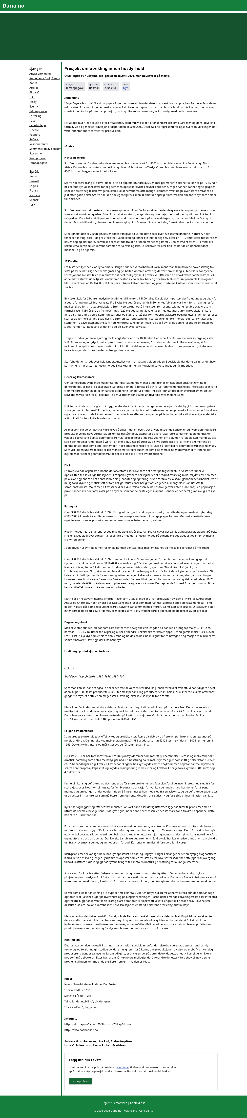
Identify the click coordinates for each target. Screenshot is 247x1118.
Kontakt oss (137, 1103)
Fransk (33, 190)
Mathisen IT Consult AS (138, 1110)
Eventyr (34, 106)
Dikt (32, 97)
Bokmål (34, 181)
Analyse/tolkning (40, 73)
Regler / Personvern (114, 1103)
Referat (34, 139)
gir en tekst (122, 1067)
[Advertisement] (123, 36)
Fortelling (35, 116)
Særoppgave (37, 158)
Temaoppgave (38, 163)
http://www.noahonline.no (81, 1030)
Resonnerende (38, 144)
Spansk (34, 200)
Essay (32, 102)
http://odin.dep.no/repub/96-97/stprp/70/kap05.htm (97, 1024)
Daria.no (13, 5)
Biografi (34, 92)
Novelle (34, 130)
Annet (33, 83)
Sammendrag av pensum (45, 149)
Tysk (32, 204)
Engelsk (34, 186)
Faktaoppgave (38, 111)
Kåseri (33, 120)
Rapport (34, 135)
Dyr (125, 88)
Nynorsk (34, 195)
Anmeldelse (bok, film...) (44, 78)
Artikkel (34, 88)
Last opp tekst (80, 1081)
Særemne (35, 153)
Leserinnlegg (37, 125)
